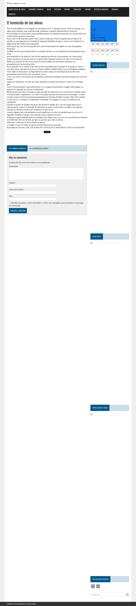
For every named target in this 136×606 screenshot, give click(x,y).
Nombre (12, 183)
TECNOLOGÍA (77, 9)
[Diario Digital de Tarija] (68, 3)
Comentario (13, 166)
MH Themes (33, 604)
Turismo (87, 9)
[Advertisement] (47, 139)
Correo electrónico (16, 189)
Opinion (67, 9)
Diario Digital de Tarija (16, 9)
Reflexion (57, 9)
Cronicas (115, 9)
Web (10, 196)
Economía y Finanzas (36, 9)
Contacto (12, 14)
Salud (49, 9)
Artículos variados (101, 9)
